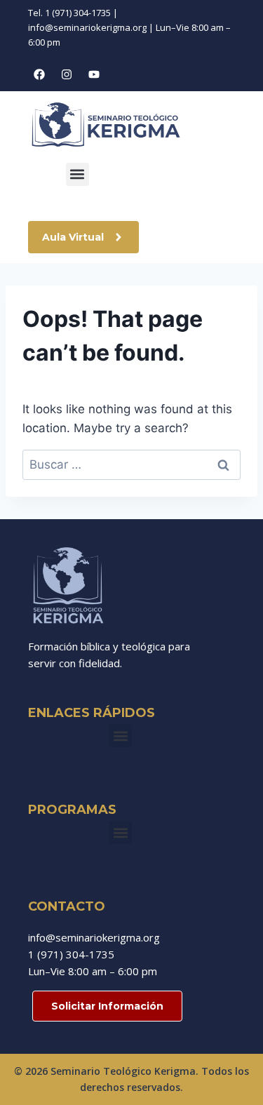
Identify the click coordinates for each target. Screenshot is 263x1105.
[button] (77, 174)
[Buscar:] (131, 464)
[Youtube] (94, 74)
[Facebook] (39, 74)
